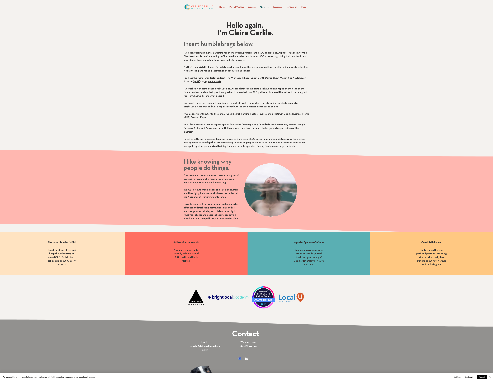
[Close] (489, 377)
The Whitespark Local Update (242, 78)
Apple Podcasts (212, 81)
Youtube (297, 78)
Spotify (197, 81)
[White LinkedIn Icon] (246, 358)
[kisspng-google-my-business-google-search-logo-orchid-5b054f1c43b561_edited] (239, 358)
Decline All (469, 377)
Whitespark (226, 67)
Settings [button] (457, 377)
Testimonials (271, 146)
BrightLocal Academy (195, 107)
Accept (482, 377)
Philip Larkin (180, 257)
